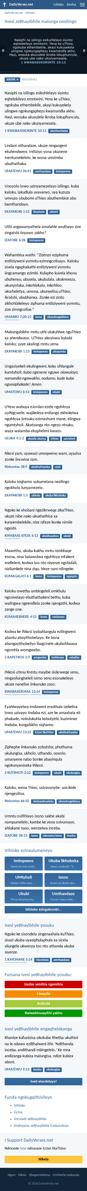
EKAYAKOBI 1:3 (16, 495)
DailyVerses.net (14, 12)
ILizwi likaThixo (44, 732)
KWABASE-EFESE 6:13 (21, 536)
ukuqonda (59, 351)
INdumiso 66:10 (17, 801)
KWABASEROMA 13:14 (22, 692)
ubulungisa (73, 773)
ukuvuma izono (52, 835)
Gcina (18, 1112)
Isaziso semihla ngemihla (43, 984)
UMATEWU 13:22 (18, 732)
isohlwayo (58, 657)
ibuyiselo (39, 211)
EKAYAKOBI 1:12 (17, 212)
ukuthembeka (59, 131)
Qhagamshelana (39, 1175)
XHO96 (10, 79)
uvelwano (58, 617)
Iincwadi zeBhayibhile (30, 1119)
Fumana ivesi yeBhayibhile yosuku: (38, 975)
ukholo (36, 495)
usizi (57, 467)
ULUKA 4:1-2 (14, 438)
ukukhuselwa (50, 536)
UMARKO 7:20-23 (18, 317)
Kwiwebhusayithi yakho (43, 1013)
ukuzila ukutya (37, 438)
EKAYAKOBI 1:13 (17, 351)
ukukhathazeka (40, 467)
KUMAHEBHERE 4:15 (20, 617)
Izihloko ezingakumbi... (43, 910)
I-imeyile (43, 994)
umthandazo (43, 171)
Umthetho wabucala (66, 1175)
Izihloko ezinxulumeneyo (28, 850)
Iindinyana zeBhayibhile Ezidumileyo (41, 1126)
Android (43, 1004)
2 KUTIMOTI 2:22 (18, 773)
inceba (71, 835)
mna (23, 1148)
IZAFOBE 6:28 (15, 240)
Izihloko (59, 4)
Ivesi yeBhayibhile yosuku (29, 925)
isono (38, 317)
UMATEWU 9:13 (17, 1069)
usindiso (74, 657)
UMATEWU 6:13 (17, 392)
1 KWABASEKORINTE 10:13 (25, 131)
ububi (56, 392)
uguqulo (72, 576)
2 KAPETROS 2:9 (17, 657)
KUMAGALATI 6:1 (18, 576)
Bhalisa (71, 4)
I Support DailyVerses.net (29, 1140)
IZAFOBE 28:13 (16, 836)
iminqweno (63, 171)
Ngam (12, 1175)
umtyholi (69, 438)
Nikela (43, 1159)
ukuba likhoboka (55, 495)
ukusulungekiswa (57, 317)
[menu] (82, 6)
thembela (42, 960)
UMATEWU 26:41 (18, 171)
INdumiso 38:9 (16, 467)
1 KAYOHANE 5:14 (18, 960)
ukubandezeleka (43, 801)
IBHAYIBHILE (29, 79)
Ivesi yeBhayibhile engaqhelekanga (38, 1029)
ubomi (54, 211)
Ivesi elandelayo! (43, 1081)
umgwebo (40, 657)
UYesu (54, 438)
